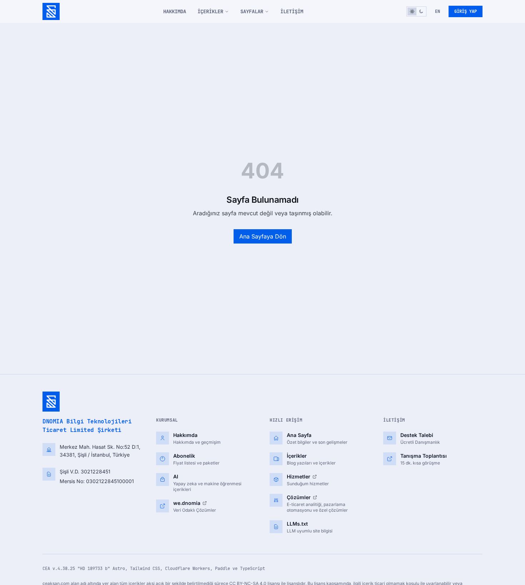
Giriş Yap (465, 11)
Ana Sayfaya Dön (262, 236)
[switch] (416, 11)
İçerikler (210, 11)
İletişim (291, 11)
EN (437, 11)
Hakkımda (174, 11)
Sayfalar (251, 11)
